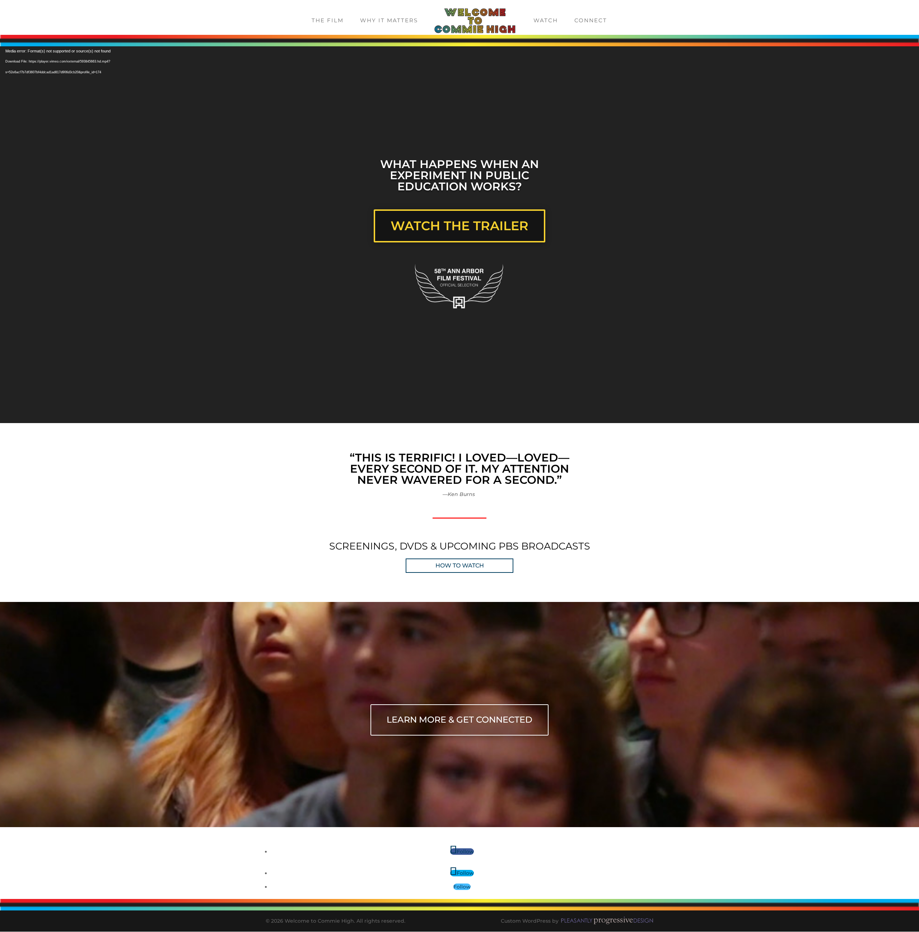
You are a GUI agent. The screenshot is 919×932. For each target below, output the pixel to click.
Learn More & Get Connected (459, 719)
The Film (328, 21)
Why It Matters (389, 21)
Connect (590, 21)
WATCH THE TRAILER (459, 225)
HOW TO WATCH (459, 565)
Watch (545, 21)
